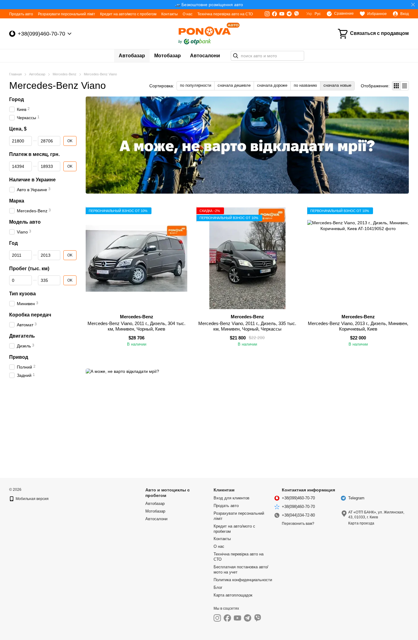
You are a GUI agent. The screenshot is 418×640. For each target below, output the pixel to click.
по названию (305, 85)
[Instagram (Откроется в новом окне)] (267, 13)
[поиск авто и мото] (236, 56)
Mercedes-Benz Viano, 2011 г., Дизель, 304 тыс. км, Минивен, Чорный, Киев (136, 326)
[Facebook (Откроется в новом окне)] (274, 13)
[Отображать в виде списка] (405, 85)
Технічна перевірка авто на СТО (225, 14)
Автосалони (205, 55)
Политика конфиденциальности (243, 580)
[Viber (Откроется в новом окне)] (296, 13)
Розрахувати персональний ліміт (66, 14)
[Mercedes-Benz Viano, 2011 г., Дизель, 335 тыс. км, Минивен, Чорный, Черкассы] (247, 258)
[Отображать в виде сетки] (396, 85)
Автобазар (132, 55)
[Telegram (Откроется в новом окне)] (289, 13)
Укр (309, 14)
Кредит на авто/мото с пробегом (128, 14)
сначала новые (337, 85)
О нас (187, 14)
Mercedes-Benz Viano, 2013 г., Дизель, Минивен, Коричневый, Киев (358, 326)
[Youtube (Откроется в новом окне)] (281, 13)
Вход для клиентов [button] (231, 498)
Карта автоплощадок (233, 595)
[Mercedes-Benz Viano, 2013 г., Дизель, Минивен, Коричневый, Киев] (358, 258)
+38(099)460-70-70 (41, 33)
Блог (218, 587)
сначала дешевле (234, 85)
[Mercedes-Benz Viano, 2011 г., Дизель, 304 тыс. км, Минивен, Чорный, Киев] (136, 258)
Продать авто (21, 14)
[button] (413, 4)
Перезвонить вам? (298, 523)
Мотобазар (167, 55)
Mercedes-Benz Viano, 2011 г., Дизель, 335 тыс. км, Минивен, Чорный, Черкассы (247, 326)
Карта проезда (361, 523)
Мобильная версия (32, 499)
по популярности (195, 85)
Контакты (169, 14)
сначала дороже (272, 85)
